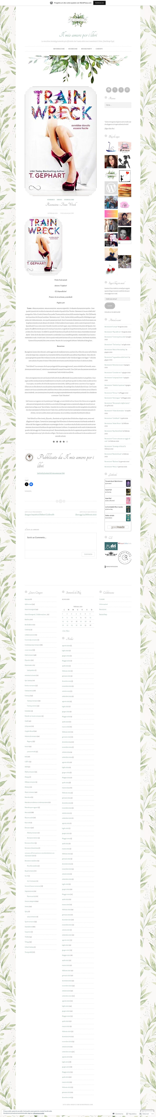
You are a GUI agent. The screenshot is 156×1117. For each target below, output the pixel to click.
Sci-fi (26, 876)
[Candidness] (111, 188)
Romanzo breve (30, 843)
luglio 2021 (65, 945)
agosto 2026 (66, 645)
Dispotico (28, 660)
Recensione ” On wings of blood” (115, 446)
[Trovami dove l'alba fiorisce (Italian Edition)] (128, 486)
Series (59, 200)
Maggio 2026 (66, 661)
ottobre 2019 (66, 1047)
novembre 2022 (67, 869)
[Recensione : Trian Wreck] (61, 141)
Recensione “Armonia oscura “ (114, 365)
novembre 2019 (67, 1041)
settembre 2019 (67, 1052)
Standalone (69, 200)
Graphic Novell (29, 731)
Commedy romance (31, 640)
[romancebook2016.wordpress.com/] (124, 148)
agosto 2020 (66, 1001)
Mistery (27, 787)
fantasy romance (32, 701)
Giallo (27, 721)
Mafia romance (29, 772)
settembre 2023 (67, 818)
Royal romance (29, 871)
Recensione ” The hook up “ (113, 344)
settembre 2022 (67, 879)
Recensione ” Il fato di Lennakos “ (115, 411)
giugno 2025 (66, 711)
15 (63, 621)
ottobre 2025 (66, 691)
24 (72, 625)
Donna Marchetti (111, 500)
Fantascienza (29, 691)
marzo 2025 (65, 727)
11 (76, 617)
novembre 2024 (67, 747)
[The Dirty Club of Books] (111, 269)
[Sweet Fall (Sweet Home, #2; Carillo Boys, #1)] (128, 495)
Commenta (88, 554)
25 (76, 625)
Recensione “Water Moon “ (113, 423)
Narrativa (28, 797)
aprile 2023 (65, 843)
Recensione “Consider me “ (113, 372)
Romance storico (32, 838)
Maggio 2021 (66, 955)
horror (27, 746)
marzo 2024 (66, 788)
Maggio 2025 (66, 716)
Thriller (27, 937)
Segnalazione (29, 891)
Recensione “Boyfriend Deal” (113, 431)
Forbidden (28, 711)
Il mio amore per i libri (78, 34)
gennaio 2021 (66, 975)
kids (26, 757)
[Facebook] (108, 90)
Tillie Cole (109, 492)
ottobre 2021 (66, 930)
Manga (27, 777)
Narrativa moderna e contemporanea (36, 802)
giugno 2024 (66, 772)
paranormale (31, 751)
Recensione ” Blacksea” (112, 461)
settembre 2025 (67, 696)
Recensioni (72, 49)
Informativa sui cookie (38, 1113)
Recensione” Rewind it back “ (113, 454)
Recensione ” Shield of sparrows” (115, 385)
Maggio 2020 (66, 1016)
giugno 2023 (66, 833)
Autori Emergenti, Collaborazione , (36, 614)
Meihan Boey (110, 509)
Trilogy (27, 942)
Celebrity (27, 630)
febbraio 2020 (66, 1031)
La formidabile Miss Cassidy (114, 507)
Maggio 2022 (66, 894)
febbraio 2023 (66, 854)
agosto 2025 (66, 701)
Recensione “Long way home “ (114, 377)
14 (90, 617)
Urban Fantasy (29, 947)
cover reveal (28, 650)
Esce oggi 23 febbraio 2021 (86, 513)
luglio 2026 (65, 650)
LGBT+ (27, 762)
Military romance (30, 782)
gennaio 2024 (66, 798)
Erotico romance (30, 685)
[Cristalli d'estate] (124, 262)
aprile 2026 (65, 666)
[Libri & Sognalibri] (111, 148)
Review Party (86, 49)
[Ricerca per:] (118, 105)
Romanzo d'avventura (31, 848)
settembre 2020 (67, 996)
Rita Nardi (109, 483)
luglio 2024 (65, 767)
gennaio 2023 (66, 859)
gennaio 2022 (66, 915)
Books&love (29, 625)
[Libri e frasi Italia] (111, 240)
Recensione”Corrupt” (111, 327)
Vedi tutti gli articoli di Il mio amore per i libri (51, 473)
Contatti (99, 49)
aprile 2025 (65, 722)
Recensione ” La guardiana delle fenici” (116, 357)
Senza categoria (30, 901)
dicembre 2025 (66, 681)
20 (85, 621)
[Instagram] (127, 90)
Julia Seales (109, 517)
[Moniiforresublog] (111, 214)
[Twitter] (115, 90)
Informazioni (59, 49)
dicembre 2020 (66, 981)
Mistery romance (32, 833)
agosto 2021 (66, 940)
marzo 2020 (66, 1026)
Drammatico (29, 665)
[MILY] (111, 255)
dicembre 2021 (66, 920)
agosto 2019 (66, 1057)
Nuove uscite (29, 817)
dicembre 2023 (66, 803)
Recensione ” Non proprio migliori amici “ (117, 403)
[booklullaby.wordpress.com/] (111, 226)
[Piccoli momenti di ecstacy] (124, 191)
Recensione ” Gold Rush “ (112, 418)
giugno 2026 (66, 656)
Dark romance (29, 655)
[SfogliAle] (124, 234)
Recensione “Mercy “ (111, 467)
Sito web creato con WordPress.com (78, 1104)
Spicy (26, 911)
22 (63, 625)
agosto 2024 (66, 762)
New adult (28, 812)
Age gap (27, 599)
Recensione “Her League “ (113, 398)
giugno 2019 (66, 1067)
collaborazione (29, 635)
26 (81, 625)
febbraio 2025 (66, 732)
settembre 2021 (67, 935)
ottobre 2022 (66, 874)
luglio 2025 (65, 706)
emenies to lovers (30, 675)
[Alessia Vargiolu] (124, 205)
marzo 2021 (65, 965)
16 (67, 621)
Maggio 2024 (66, 777)
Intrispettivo (31, 670)
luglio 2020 (65, 1006)
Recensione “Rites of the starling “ (115, 349)
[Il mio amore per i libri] (111, 175)
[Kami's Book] (124, 162)
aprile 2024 (65, 782)
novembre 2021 (67, 925)
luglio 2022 (65, 884)
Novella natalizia (32, 866)
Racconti (27, 823)
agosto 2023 (66, 823)
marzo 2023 (65, 849)
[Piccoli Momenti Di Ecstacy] (124, 220)
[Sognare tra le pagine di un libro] (111, 162)
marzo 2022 (65, 904)
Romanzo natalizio (31, 861)
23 (67, 625)
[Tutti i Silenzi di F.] (124, 176)
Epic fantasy (28, 680)
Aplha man (28, 604)
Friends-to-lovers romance (33, 716)
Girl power (28, 726)
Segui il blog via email (116, 283)
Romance (51, 200)
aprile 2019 (65, 1077)
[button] (111, 546)
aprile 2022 (65, 899)
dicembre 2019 (66, 1036)
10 (72, 617)
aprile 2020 (65, 1021)
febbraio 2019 (66, 1087)
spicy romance (31, 917)
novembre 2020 (67, 986)
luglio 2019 (65, 1062)
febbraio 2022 (66, 909)
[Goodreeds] (121, 90)
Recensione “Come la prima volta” (115, 337)
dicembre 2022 (66, 864)
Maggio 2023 (66, 838)
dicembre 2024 (66, 742)
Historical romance (31, 736)
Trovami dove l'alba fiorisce (113, 481)
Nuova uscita (31, 896)
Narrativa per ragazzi (31, 807)
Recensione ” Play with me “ (113, 332)
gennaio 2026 (66, 676)
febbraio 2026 (66, 671)
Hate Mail (108, 498)
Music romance (29, 792)
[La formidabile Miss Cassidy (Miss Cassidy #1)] (128, 512)
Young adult (28, 952)
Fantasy (27, 696)
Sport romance (29, 922)
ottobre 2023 (66, 813)
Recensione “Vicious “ (111, 393)
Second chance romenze (32, 886)
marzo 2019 (65, 1082)
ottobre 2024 (66, 752)
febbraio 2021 (66, 970)
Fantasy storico (32, 706)
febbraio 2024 (66, 793)
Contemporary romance (32, 645)
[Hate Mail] (128, 503)
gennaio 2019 (66, 1092)
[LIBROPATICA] (124, 248)
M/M (26, 767)
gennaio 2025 (66, 737)
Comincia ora (99, 3)
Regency (29, 741)
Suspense (28, 932)
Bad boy (27, 619)
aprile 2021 (65, 960)
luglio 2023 (65, 828)
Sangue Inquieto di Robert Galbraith (39, 513)
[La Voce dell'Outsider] (111, 203)
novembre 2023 (67, 808)
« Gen (64, 631)
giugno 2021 (66, 950)
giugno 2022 (66, 889)
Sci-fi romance (31, 881)
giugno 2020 (66, 1011)
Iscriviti (110, 306)
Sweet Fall (108, 490)
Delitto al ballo (109, 515)
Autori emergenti (30, 609)
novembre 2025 (67, 686)
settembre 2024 (67, 757)
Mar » (68, 631)
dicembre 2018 (66, 1097)
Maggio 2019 (66, 1072)
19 (81, 621)
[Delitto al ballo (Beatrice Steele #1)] (128, 521)
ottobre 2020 (66, 991)
